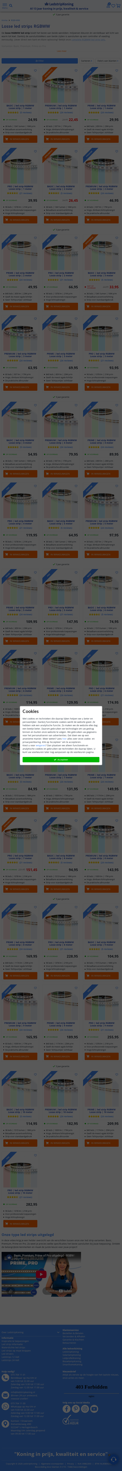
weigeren (41, 745)
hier (64, 738)
